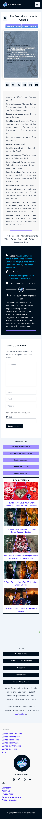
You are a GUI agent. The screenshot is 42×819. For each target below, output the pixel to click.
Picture (19, 265)
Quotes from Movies (11, 737)
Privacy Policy (8, 794)
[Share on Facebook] (7, 84)
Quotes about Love (21, 473)
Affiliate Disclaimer (10, 800)
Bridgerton (21, 668)
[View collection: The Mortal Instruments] (5, 18)
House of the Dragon (21, 682)
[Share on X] (13, 84)
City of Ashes (18, 259)
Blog (4, 752)
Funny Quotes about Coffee (21, 453)
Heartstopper (21, 675)
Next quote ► (30, 26)
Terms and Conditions (11, 797)
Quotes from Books (10, 740)
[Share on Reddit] (30, 84)
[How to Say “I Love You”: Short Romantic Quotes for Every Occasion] (21, 491)
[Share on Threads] (24, 84)
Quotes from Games (10, 743)
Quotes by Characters (11, 746)
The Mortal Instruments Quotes (24, 18)
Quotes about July (21, 460)
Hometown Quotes (21, 467)
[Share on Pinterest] (18, 84)
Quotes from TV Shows (12, 734)
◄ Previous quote (14, 26)
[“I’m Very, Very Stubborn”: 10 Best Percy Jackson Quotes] (21, 517)
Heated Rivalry (21, 654)
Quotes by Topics (9, 749)
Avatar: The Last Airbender (21, 661)
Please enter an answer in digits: (18, 413)
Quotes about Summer (21, 447)
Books (8, 259)
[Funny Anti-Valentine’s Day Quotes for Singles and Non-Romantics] (21, 543)
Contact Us (7, 788)
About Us (6, 791)
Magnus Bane (22, 262)
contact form (20, 714)
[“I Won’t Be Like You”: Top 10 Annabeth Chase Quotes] (21, 570)
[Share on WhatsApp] (36, 84)
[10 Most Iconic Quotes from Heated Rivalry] (21, 596)
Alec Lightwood (25, 256)
